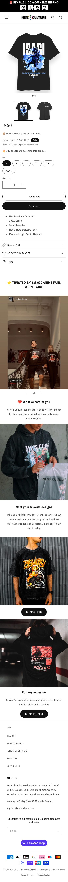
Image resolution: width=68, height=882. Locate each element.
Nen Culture (15, 870)
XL (36, 163)
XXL (48, 163)
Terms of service (27, 875)
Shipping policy (44, 875)
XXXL (9, 170)
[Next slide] (41, 393)
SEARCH (11, 735)
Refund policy (44, 870)
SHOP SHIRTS (34, 612)
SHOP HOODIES (34, 714)
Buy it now (34, 206)
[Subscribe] (57, 831)
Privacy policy (59, 870)
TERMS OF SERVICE (17, 750)
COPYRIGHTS (13, 765)
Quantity (6, 178)
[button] (6, 17)
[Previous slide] (26, 393)
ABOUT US (12, 758)
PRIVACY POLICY (15, 743)
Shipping (17, 145)
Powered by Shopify (28, 870)
